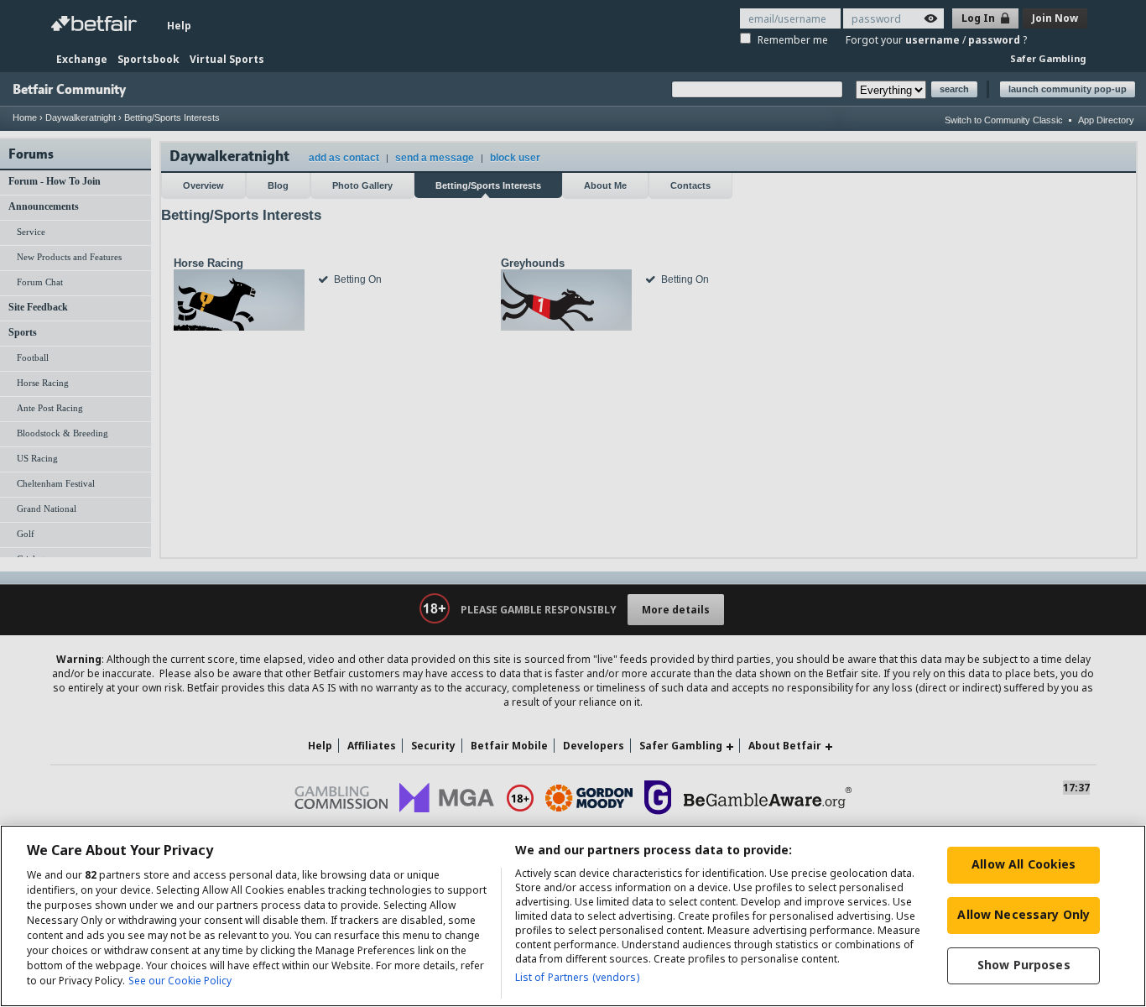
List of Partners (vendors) (577, 977)
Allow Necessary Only (1023, 914)
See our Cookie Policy (180, 980)
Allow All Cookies (1023, 864)
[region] (573, 916)
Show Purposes (1023, 965)
